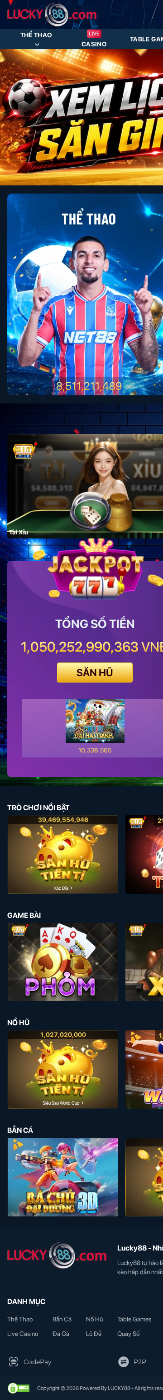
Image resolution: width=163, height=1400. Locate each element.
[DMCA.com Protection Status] (18, 1388)
